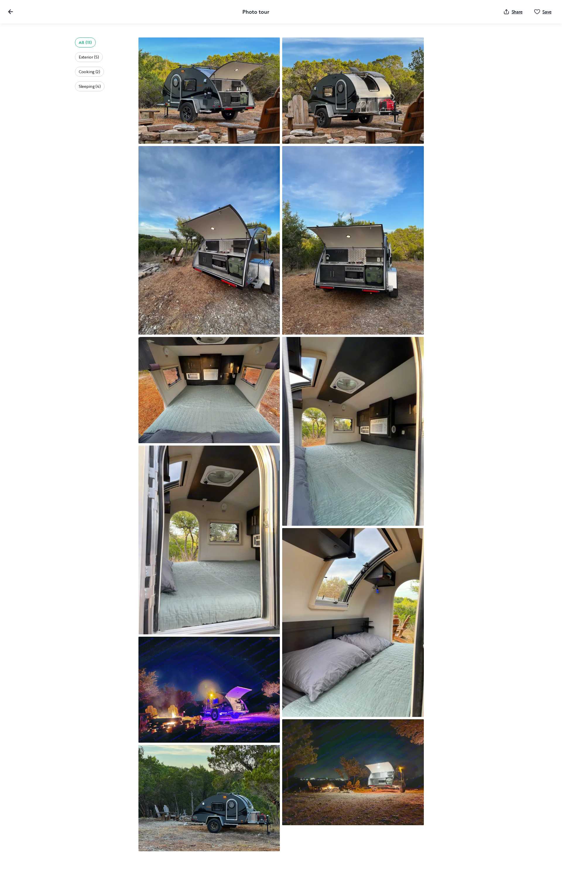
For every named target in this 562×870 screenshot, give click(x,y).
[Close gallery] (10, 12)
